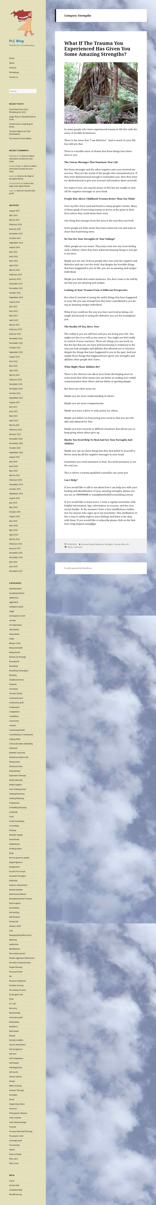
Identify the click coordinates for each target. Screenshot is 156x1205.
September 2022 (16, 352)
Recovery (13, 1008)
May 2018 (13, 530)
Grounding (14, 825)
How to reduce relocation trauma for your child (21, 159)
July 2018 (13, 521)
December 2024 (16, 233)
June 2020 (13, 466)
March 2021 (14, 425)
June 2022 (13, 361)
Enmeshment (14, 771)
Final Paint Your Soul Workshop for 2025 (18, 110)
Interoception (15, 903)
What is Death (15, 1154)
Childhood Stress (16, 679)
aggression (13, 602)
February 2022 (15, 379)
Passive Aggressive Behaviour (22, 958)
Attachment (14, 629)
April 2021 (13, 420)
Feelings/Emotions (17, 793)
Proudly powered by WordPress (78, 568)
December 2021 (16, 384)
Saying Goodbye (16, 1040)
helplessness (14, 844)
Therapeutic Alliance (18, 1113)
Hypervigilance (16, 862)
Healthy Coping (16, 835)
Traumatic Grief (16, 1136)
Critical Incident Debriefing (21, 743)
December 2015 (16, 571)
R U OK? (12, 1003)
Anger (11, 611)
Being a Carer (15, 643)
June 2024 (13, 256)
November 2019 (16, 484)
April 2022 (13, 370)
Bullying (13, 675)
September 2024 (16, 242)
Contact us (13, 77)
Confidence (14, 716)
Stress (11, 1099)
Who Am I (13, 1159)
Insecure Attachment (18, 885)
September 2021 (16, 398)
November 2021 (16, 388)
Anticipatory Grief (17, 616)
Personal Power (16, 971)
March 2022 (14, 375)
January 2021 (15, 434)
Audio (11, 638)
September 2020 (16, 452)
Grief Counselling (16, 821)
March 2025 (14, 220)
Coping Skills (14, 739)
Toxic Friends (15, 1117)
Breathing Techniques (18, 670)
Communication (16, 698)
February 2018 (15, 544)
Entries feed (14, 1185)
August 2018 (14, 516)
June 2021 (13, 411)
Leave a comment (74, 547)
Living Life (13, 921)
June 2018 (13, 525)
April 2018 (13, 534)
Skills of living (15, 1085)
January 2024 (15, 279)
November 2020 (16, 443)
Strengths (13, 1095)
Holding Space (15, 848)
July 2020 (13, 461)
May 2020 (13, 470)
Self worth (13, 1072)
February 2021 (15, 429)
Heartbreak (14, 839)
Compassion (14, 707)
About (11, 63)
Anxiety (12, 620)
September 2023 (16, 297)
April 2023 (13, 320)
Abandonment (15, 588)
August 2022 (14, 356)
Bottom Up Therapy (17, 657)
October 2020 (15, 448)
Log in (11, 1180)
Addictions (13, 597)
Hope (11, 853)
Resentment (14, 1022)
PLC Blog (16, 41)
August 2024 (14, 247)
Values (12, 1149)
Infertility (13, 880)
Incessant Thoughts (17, 876)
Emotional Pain (16, 766)
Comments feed (15, 1190)
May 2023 (13, 315)
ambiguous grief (16, 606)
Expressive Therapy (17, 775)
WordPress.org (15, 1194)
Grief (11, 816)
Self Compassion (16, 1058)
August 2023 (14, 302)
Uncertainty (14, 1145)
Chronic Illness (15, 693)
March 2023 (14, 324)
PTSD (11, 999)
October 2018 (15, 512)
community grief (16, 702)
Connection (14, 721)
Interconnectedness (17, 894)
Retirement (14, 1031)
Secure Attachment (17, 1044)
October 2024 (15, 238)
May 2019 (13, 507)
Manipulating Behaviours (20, 935)
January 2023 (15, 334)
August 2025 (14, 210)
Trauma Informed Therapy (20, 1131)
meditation (14, 944)
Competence (14, 711)
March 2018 (14, 539)
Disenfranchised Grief (18, 757)
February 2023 (15, 329)
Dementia (13, 748)
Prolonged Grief (16, 994)
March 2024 (14, 270)
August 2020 (14, 457)
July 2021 (13, 407)
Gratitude (13, 812)
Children (13, 684)
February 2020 (15, 480)
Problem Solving (16, 985)
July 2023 (13, 306)
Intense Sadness (16, 889)
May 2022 (13, 366)
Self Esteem (14, 1063)
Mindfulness (14, 949)
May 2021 (13, 416)
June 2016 (13, 566)
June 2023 (13, 311)
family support (15, 784)
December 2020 (16, 438)
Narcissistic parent (17, 953)
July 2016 (13, 562)
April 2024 (13, 265)
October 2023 (15, 293)
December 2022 (16, 338)
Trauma (12, 1127)
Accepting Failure (16, 593)
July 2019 (13, 502)
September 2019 (16, 493)
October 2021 (15, 393)
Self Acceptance (16, 1049)
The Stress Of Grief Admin (20, 138)
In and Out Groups (17, 871)
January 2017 (15, 548)
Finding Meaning (16, 798)
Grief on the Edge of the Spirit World (21, 177)
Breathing (13, 666)
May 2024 (13, 261)
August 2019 (14, 498)
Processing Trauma (17, 990)
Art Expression (15, 625)
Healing (12, 830)
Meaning (13, 939)
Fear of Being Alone (17, 789)
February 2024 (15, 274)
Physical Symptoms (17, 981)
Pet (10, 976)
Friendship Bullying (18, 807)
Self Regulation (15, 1067)
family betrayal (16, 780)
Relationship (14, 1013)
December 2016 (16, 553)
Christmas (13, 689)
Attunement (14, 634)
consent (12, 725)
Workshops (14, 72)
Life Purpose (14, 917)
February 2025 (15, 224)
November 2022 (16, 343)
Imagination (14, 867)
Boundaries (14, 661)
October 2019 (15, 489)
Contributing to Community (21, 734)
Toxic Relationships (17, 1122)
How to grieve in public (19, 857)
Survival (13, 1108)
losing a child (15, 926)
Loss (11, 930)
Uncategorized (15, 1140)
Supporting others (17, 1104)
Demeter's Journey (17, 752)
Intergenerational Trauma (20, 898)
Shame (12, 1081)
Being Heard (14, 652)
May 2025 (13, 215)
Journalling (14, 907)
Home (11, 58)
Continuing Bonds (17, 730)
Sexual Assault (15, 1076)
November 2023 (16, 288)
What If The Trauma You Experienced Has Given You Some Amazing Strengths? (97, 48)
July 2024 (13, 252)
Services (12, 67)
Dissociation (14, 762)
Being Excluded (15, 647)
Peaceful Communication (20, 962)
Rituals (12, 1035)
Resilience (13, 1026)
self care (12, 1053)
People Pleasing (15, 967)
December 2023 (16, 283)
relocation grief (16, 1017)
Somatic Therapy (16, 1090)
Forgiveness (14, 803)
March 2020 (14, 475)
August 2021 (14, 402)
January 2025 (15, 229)
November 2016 (16, 557)
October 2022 (15, 347)
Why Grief (13, 1163)
